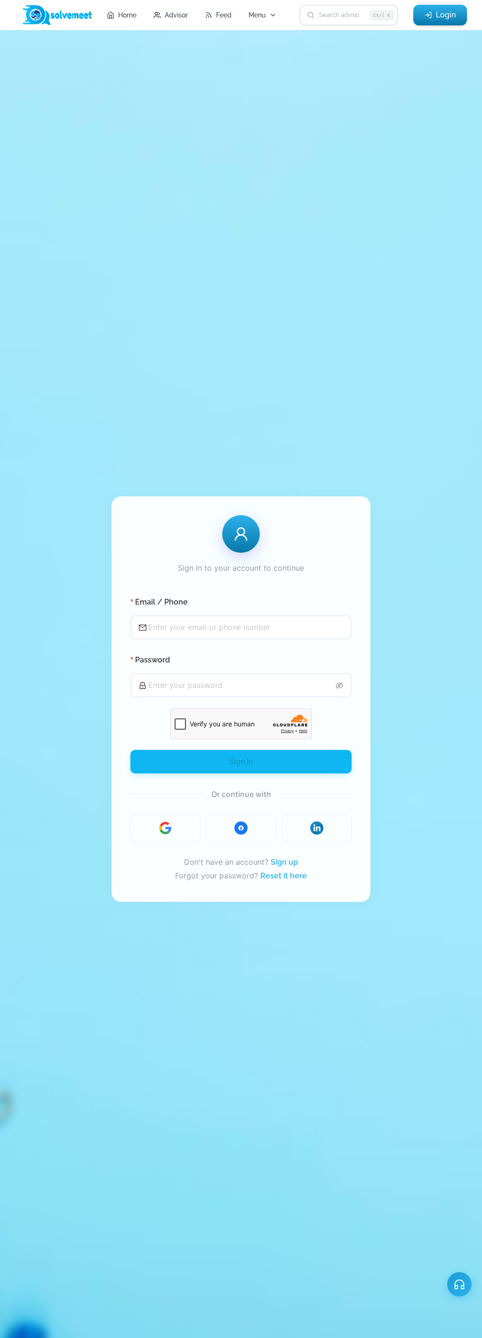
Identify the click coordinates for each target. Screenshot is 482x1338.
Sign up (284, 862)
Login (446, 14)
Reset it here (283, 875)
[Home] (61, 15)
